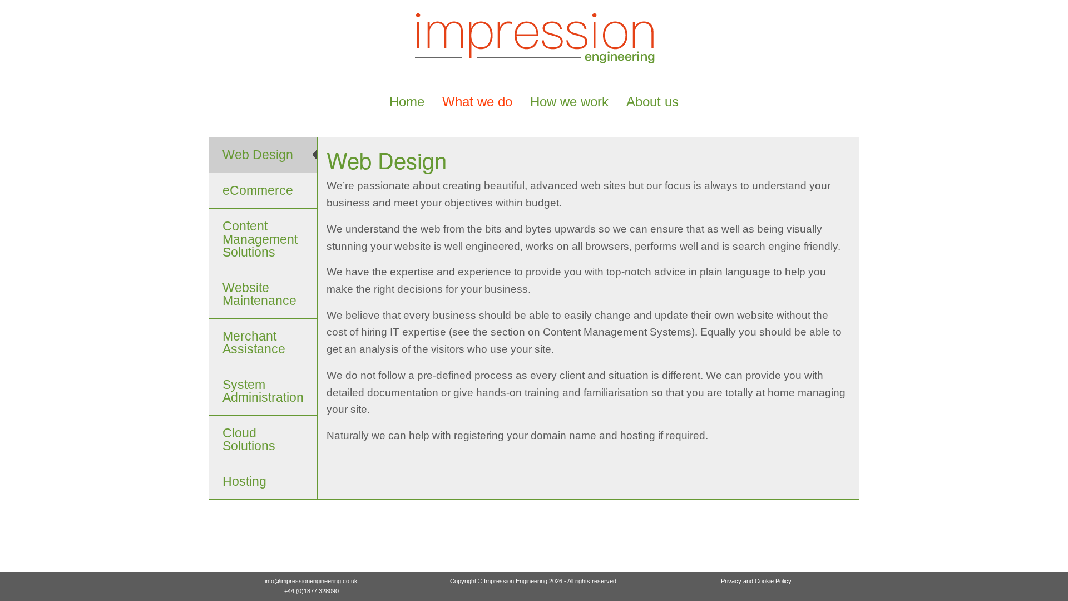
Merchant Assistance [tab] (253, 342)
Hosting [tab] (244, 481)
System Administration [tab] (263, 391)
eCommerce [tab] (257, 190)
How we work (569, 101)
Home (406, 101)
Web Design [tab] (257, 154)
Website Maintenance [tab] (259, 294)
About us (652, 101)
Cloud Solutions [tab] (248, 439)
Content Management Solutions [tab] (260, 239)
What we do (477, 101)
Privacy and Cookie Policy (756, 581)
